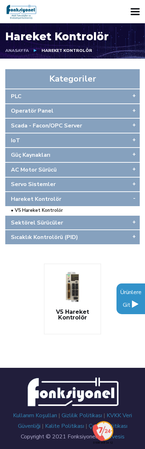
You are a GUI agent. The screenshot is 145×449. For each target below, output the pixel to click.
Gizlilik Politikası (82, 415)
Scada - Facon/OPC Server (46, 126)
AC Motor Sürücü (34, 170)
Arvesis (115, 437)
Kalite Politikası (65, 426)
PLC (16, 96)
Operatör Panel (32, 111)
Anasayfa (17, 50)
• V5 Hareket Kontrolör (34, 210)
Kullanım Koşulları (35, 415)
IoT (15, 140)
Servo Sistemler (33, 184)
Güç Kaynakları (30, 155)
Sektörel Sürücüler (37, 223)
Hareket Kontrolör (36, 199)
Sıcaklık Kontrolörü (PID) (44, 237)
